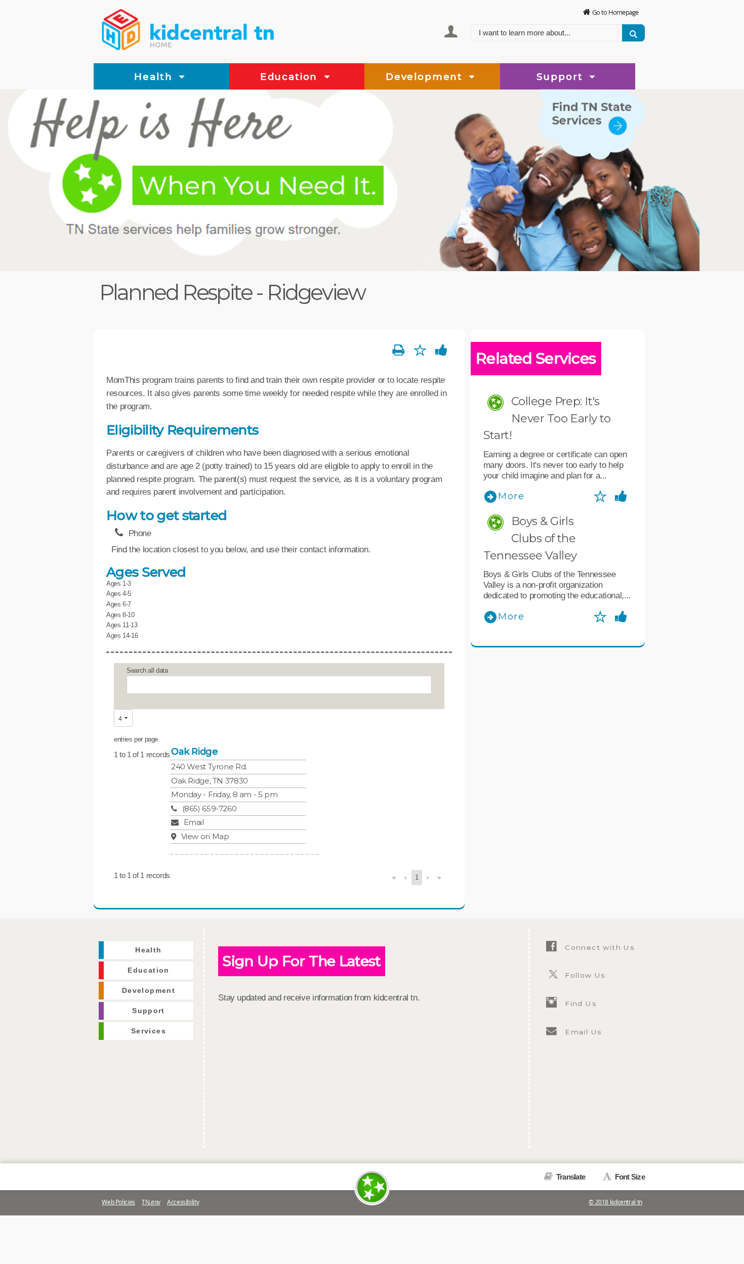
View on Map (205, 836)
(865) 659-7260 (209, 808)
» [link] (439, 877)
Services (624, 166)
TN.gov (151, 1202)
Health (155, 76)
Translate (570, 1176)
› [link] (428, 877)
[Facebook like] (441, 350)
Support (561, 76)
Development (426, 76)
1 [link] (417, 877)
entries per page (136, 739)
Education (290, 76)
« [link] (394, 877)
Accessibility (183, 1202)
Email (194, 822)
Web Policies (118, 1202)
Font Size (629, 1176)
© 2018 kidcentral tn (615, 1202)
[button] (182, 77)
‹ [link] (405, 877)
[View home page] (121, 28)
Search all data (147, 670)
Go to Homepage (615, 12)
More (511, 496)
